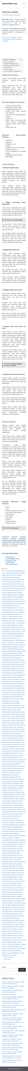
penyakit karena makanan (14, 848)
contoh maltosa (19, 640)
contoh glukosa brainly (8, 623)
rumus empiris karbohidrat (9, 883)
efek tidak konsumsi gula (14, 677)
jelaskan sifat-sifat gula (12, 751)
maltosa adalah (6, 803)
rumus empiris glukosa (18, 881)
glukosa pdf (16, 725)
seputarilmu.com (7, 23)
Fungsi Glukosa (8, 67)
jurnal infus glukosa (13, 759)
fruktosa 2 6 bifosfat (13, 679)
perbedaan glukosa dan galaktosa (12, 864)
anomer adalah (6, 581)
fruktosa (4, 679)
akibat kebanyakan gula (9, 577)
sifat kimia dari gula (19, 909)
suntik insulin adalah (13, 944)
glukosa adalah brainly (18, 720)
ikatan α (18, 742)
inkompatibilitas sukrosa (13, 746)
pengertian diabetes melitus (10, 835)
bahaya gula (5, 599)
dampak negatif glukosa (9, 651)
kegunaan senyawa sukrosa (10, 779)
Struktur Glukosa (8, 69)
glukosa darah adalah (17, 723)
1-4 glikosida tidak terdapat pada (13, 571)
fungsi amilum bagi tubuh (9, 683)
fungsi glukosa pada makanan (10, 699)
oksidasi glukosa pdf (15, 825)
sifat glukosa (15, 907)
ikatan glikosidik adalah (9, 742)
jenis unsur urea (14, 755)
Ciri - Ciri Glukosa (17, 610)
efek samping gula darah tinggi (11, 673)
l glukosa (10, 785)
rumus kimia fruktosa (16, 885)
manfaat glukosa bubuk (13, 809)
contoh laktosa (16, 631)
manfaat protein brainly (12, 814)
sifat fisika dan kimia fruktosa (16, 905)
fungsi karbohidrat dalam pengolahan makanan (11, 703)
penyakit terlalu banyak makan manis (13, 851)
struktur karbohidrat (8, 935)
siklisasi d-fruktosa (18, 916)
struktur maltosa (7, 937)
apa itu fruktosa (16, 581)
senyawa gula (17, 900)
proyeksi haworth (13, 879)
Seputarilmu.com (9, 3)
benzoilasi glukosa (7, 601)
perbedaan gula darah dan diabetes (12, 866)
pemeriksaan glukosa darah (10, 831)
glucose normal (6, 718)
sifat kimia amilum (7, 909)
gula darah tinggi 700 (15, 729)
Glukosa (23, 718)
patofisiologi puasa (16, 829)
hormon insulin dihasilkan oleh (15, 740)
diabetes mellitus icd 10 (17, 666)
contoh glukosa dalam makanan (11, 629)
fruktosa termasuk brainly (15, 681)
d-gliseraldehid (18, 642)
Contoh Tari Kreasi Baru (9, 994)
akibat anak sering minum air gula (12, 575)
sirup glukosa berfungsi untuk (10, 918)
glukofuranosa (16, 718)
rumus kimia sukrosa (8, 887)
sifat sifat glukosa (19, 911)
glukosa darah (6, 723)
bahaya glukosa (18, 597)
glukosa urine (12, 727)
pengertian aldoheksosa (12, 833)
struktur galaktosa (7, 922)
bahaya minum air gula (16, 599)
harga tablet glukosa (18, 736)
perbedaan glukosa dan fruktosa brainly (13, 861)
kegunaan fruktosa (15, 772)
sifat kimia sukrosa (7, 911)
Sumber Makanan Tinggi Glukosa (12, 71)
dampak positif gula (18, 660)
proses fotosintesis (18, 874)
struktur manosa (17, 937)
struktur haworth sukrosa (14, 933)
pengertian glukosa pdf (11, 844)
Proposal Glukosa (7, 874)
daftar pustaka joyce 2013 (9, 644)
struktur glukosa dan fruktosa (10, 924)
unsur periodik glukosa (13, 953)
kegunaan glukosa (7, 775)
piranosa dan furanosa (17, 872)
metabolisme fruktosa (8, 820)
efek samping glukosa (17, 670)
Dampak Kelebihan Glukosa (11, 63)
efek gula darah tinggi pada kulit (11, 668)
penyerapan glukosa (8, 857)
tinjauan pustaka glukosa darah (11, 948)
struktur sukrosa (16, 940)
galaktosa (10, 707)
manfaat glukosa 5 (7, 805)
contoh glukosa (20, 621)
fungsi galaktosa (7, 688)
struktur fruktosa (19, 920)
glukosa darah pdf (7, 725)
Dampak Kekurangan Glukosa (12, 65)
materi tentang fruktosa (14, 816)
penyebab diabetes (7, 853)
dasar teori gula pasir (8, 662)
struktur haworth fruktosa (17, 926)
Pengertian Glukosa (9, 62)
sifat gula (22, 907)
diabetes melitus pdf (13, 664)
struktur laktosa (18, 935)
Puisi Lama (7, 959)
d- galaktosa (10, 642)
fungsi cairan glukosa (17, 686)
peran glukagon (19, 857)
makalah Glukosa (12, 788)
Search (4, 967)
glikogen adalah (20, 716)
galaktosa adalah (19, 707)
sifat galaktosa (6, 907)
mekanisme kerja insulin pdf (10, 818)
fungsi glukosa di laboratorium (13, 696)
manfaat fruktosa (17, 803)
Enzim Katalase (8, 957)
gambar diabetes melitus (9, 709)
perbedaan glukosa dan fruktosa (11, 859)
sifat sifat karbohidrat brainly (10, 914)
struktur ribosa (6, 940)
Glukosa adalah (6, 720)
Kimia (5, 568)
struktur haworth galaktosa (10, 929)
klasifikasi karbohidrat (13, 783)
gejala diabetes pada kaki (13, 714)
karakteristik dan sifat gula (9, 766)
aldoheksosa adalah (18, 579)
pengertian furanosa (13, 838)
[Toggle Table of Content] (19, 60)
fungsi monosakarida (14, 705)
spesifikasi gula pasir (8, 920)
